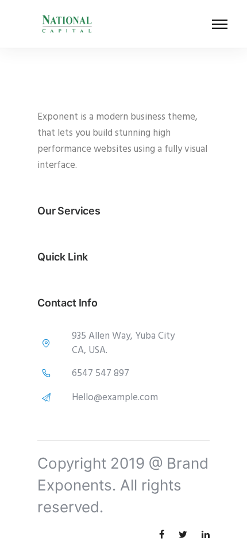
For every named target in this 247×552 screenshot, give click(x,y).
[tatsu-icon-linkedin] (206, 535)
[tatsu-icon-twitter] (186, 535)
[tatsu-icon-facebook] (164, 535)
